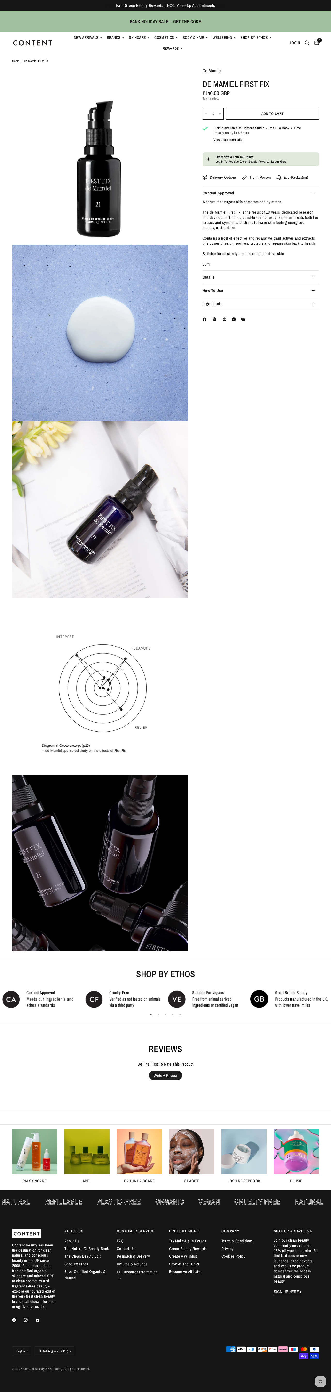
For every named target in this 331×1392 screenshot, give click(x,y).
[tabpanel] (41, 999)
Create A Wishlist (183, 1256)
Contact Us (126, 1248)
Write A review (165, 1075)
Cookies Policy (233, 1256)
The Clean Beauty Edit (82, 1256)
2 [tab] (158, 1014)
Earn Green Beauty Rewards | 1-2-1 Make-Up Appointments (165, 5)
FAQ (120, 1241)
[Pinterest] (226, 319)
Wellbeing (222, 37)
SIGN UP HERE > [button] (288, 1291)
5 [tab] (180, 1014)
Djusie (296, 1181)
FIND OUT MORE (184, 1231)
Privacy (227, 1248)
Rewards (171, 48)
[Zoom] (177, 78)
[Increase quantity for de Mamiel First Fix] (219, 113)
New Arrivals (86, 37)
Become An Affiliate (184, 1271)
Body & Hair (193, 37)
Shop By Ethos (254, 37)
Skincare (137, 37)
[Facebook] (205, 319)
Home (16, 61)
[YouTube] (41, 1320)
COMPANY (230, 1231)
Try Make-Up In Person (187, 1241)
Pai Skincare (35, 1181)
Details (208, 277)
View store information (228, 140)
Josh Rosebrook (244, 1181)
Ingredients (212, 303)
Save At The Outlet (184, 1264)
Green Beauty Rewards (188, 1248)
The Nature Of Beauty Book (86, 1248)
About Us (71, 1241)
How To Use (213, 290)
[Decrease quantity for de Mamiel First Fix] (206, 113)
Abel (87, 1181)
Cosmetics (164, 37)
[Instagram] (29, 1320)
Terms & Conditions (237, 1241)
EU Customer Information (137, 1272)
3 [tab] (165, 1014)
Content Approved (218, 193)
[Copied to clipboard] (244, 319)
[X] (215, 319)
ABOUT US (73, 1231)
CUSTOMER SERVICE (135, 1231)
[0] (315, 43)
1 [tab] (151, 1014)
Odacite (191, 1181)
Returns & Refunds (132, 1264)
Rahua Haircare (139, 1181)
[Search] (307, 43)
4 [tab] (172, 1014)
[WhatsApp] (235, 319)
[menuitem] (88, 37)
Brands (113, 37)
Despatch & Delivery (133, 1256)
